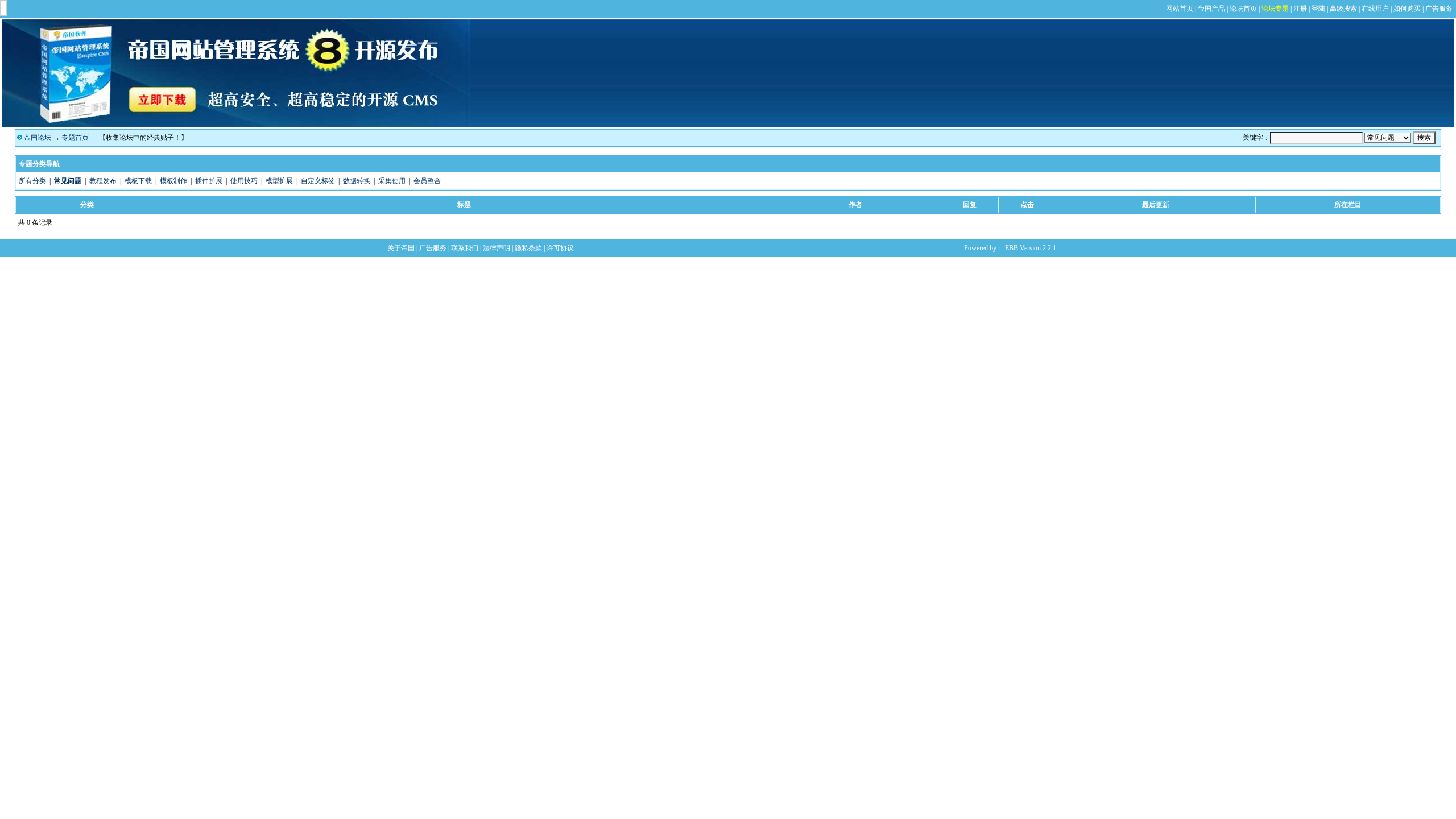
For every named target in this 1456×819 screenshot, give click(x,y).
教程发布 (103, 181)
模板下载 (138, 181)
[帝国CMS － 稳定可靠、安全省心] (236, 125)
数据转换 (356, 181)
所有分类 (32, 181)
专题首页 (75, 138)
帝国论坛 (37, 138)
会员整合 (427, 181)
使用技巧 (244, 181)
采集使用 (392, 181)
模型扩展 (279, 181)
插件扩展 (208, 181)
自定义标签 (318, 181)
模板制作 (173, 181)
